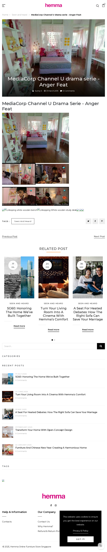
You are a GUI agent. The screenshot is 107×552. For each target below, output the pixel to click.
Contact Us (44, 521)
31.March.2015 (52, 91)
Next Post (99, 236)
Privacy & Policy (80, 531)
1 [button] (52, 340)
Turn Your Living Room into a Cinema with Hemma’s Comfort (53, 314)
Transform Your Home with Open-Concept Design (43, 430)
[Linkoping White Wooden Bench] (20, 210)
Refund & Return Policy (50, 531)
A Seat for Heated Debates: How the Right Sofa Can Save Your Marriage (88, 314)
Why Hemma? (45, 526)
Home (5, 15)
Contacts (7, 521)
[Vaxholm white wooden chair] (78, 210)
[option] (19, 290)
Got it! (80, 539)
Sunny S (38, 91)
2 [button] (54, 340)
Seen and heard (20, 15)
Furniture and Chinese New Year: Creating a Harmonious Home (51, 447)
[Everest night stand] (80, 210)
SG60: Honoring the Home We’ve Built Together (19, 312)
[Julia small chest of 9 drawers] (83, 210)
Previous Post (9, 236)
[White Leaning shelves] (3, 210)
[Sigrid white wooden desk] (57, 210)
